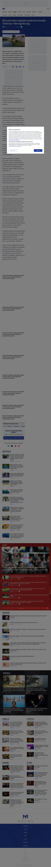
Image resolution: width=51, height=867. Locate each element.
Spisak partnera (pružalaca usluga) (15, 146)
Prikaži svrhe (12, 150)
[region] (25, 140)
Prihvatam (38, 150)
